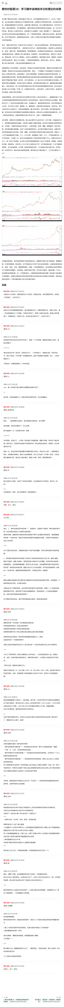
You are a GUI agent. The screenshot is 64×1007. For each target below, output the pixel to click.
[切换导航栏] (3, 3)
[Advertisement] (32, 983)
